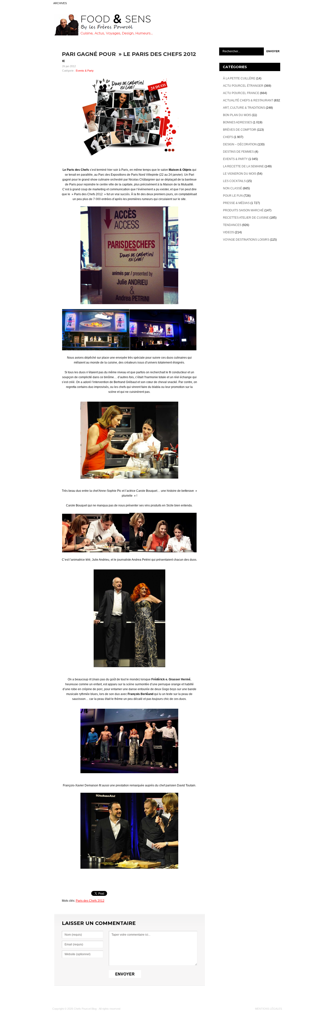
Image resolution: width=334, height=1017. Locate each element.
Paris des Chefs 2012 (90, 900)
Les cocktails (234, 181)
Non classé (232, 188)
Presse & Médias (236, 203)
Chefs (228, 137)
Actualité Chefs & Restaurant (248, 100)
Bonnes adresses (237, 122)
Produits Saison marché (243, 210)
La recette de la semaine (243, 166)
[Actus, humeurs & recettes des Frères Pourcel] (102, 34)
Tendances (232, 225)
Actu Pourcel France (241, 93)
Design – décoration (240, 144)
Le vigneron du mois (239, 173)
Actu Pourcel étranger (243, 85)
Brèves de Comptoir (239, 129)
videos (228, 232)
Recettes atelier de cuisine (246, 217)
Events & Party (85, 70)
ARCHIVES (60, 3)
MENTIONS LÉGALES (268, 1008)
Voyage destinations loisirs (246, 239)
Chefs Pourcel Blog (85, 1008)
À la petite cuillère (239, 78)
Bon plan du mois (237, 115)
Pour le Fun (233, 195)
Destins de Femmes (238, 151)
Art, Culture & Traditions (244, 107)
